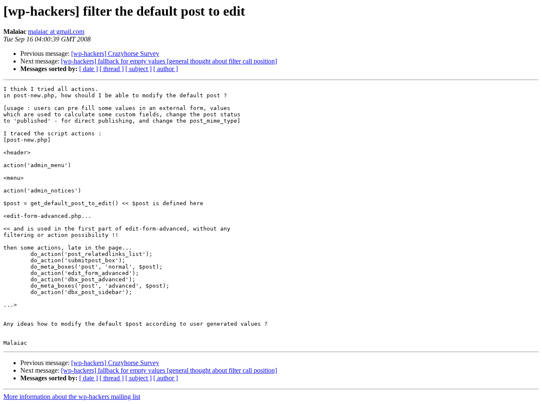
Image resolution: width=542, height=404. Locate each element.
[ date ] (88, 68)
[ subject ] (138, 68)
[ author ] (165, 68)
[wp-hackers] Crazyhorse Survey (115, 53)
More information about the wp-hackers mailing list (71, 396)
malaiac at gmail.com (56, 31)
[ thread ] (112, 68)
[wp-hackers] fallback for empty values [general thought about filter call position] (169, 61)
